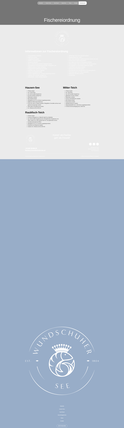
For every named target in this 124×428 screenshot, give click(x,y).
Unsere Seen (48, 3)
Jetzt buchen (82, 3)
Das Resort (56, 3)
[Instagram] (94, 144)
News (70, 3)
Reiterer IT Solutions (94, 156)
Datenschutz (41, 156)
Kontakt (75, 3)
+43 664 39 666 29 (31, 148)
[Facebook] (97, 144)
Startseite (41, 3)
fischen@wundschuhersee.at (35, 150)
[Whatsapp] (90, 144)
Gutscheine (63, 3)
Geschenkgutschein (62, 415)
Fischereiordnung (29, 156)
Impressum (35, 156)
